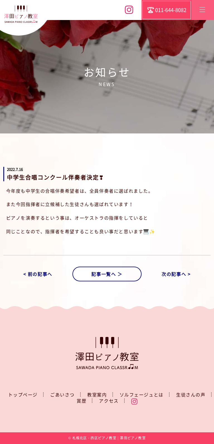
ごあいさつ (62, 394)
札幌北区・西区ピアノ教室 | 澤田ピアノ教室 (109, 437)
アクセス (108, 400)
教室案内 (97, 394)
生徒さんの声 (191, 394)
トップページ (23, 394)
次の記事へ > (176, 274)
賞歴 (81, 400)
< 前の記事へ (37, 274)
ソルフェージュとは (142, 394)
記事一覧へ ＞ (106, 274)
